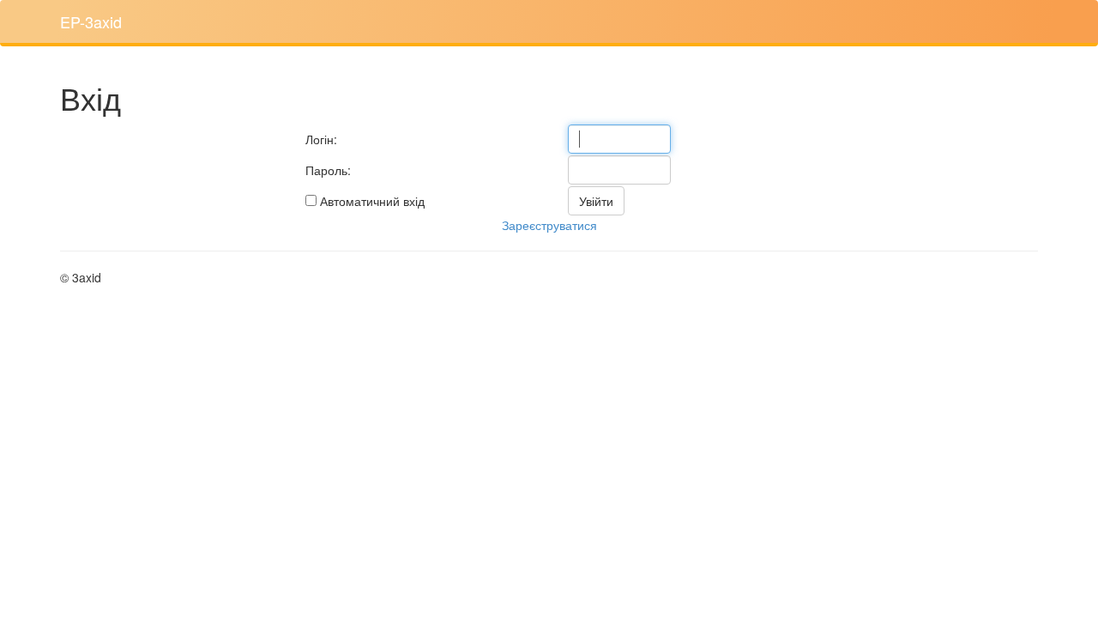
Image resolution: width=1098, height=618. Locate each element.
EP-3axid (91, 21)
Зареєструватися (549, 224)
